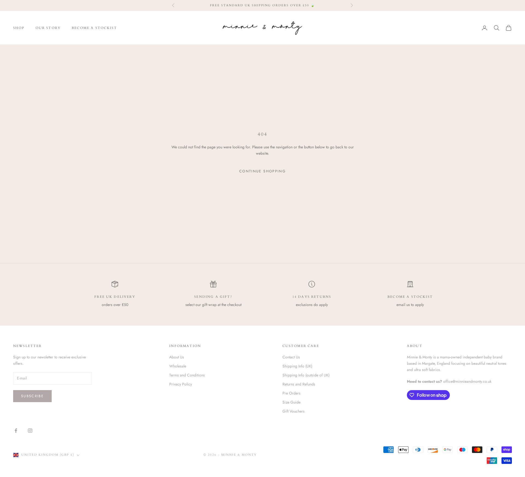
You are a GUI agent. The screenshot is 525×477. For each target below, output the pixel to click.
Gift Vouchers (293, 411)
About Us (176, 357)
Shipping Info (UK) (297, 366)
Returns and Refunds (298, 384)
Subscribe (32, 396)
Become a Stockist (94, 28)
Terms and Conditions (187, 375)
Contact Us (291, 357)
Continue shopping (262, 171)
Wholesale (177, 366)
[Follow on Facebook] (16, 430)
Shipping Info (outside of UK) (305, 375)
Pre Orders (291, 393)
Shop (19, 28)
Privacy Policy (180, 384)
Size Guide (291, 402)
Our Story (48, 28)
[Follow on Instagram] (30, 430)
